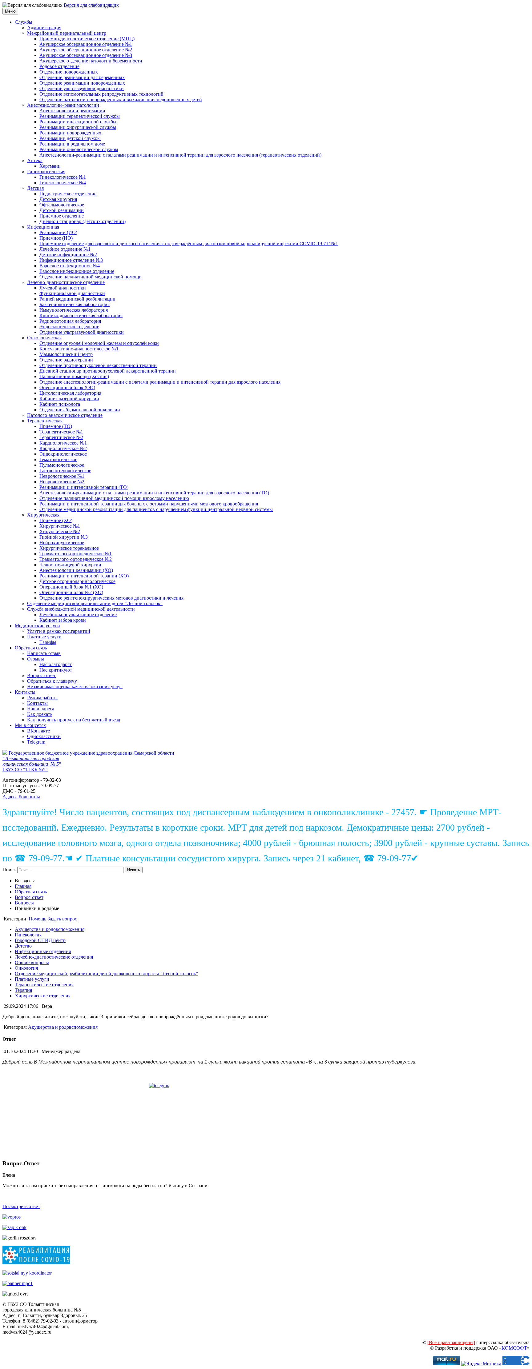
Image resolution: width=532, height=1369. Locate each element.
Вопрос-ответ (41, 675)
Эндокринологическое (63, 454)
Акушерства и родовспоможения (49, 929)
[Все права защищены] (451, 1342)
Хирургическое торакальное (69, 548)
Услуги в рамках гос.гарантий (58, 631)
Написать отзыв (44, 653)
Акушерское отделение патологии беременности (90, 60)
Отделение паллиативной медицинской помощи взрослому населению (114, 498)
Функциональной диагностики (72, 293)
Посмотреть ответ (21, 1206)
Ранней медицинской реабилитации (77, 298)
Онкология (26, 968)
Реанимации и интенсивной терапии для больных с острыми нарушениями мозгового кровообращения (148, 503)
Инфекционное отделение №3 (71, 260)
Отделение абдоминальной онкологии (79, 409)
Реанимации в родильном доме (72, 143)
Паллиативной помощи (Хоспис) (74, 376)
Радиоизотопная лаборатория (70, 321)
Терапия (23, 990)
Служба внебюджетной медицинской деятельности (81, 609)
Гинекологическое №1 (62, 177)
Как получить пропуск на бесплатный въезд (73, 719)
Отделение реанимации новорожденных (82, 83)
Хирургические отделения (43, 995)
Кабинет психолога (59, 404)
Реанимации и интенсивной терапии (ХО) (84, 575)
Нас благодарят (55, 664)
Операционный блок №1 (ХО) (71, 586)
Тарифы (47, 642)
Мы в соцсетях (30, 725)
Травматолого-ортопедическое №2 (75, 559)
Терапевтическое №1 (61, 431)
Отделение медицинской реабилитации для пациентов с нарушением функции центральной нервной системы (156, 509)
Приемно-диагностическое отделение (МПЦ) (87, 38)
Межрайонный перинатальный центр (66, 33)
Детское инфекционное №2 (68, 254)
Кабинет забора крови (62, 620)
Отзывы (35, 658)
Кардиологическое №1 (63, 442)
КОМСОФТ (514, 1348)
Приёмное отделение (61, 215)
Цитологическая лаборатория (70, 393)
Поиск (9, 869)
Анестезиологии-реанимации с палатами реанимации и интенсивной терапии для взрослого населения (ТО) (154, 492)
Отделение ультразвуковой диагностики (81, 88)
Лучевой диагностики (62, 287)
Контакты (25, 692)
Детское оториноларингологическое (77, 581)
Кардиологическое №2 (63, 448)
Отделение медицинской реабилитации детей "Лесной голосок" (95, 603)
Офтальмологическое (61, 204)
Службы (23, 22)
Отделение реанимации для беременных (82, 77)
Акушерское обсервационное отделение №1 (85, 44)
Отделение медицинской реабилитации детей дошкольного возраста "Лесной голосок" (106, 973)
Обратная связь (31, 647)
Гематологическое (58, 459)
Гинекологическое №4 (62, 182)
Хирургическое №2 (59, 531)
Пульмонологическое (61, 465)
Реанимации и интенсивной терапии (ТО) (83, 487)
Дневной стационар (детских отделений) (82, 221)
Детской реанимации (61, 210)
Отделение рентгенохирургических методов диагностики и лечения (111, 598)
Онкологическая (44, 337)
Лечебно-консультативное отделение (78, 614)
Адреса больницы (21, 796)
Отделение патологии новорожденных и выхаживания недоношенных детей (120, 99)
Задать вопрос (62, 918)
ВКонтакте (38, 730)
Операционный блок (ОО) (67, 387)
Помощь (37, 918)
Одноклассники (44, 736)
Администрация (44, 27)
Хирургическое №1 (59, 526)
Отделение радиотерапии (66, 359)
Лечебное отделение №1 (65, 249)
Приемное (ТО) (55, 426)
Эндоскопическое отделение (69, 326)
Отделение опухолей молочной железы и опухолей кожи (99, 343)
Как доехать (39, 714)
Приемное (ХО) (55, 520)
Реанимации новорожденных (70, 132)
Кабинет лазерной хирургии (69, 398)
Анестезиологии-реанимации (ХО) (76, 570)
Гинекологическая (46, 171)
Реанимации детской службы (70, 138)
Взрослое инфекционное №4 (69, 265)
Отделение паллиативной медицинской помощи (90, 276)
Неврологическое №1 (61, 476)
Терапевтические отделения (44, 984)
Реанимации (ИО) (58, 232)
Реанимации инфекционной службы (77, 121)
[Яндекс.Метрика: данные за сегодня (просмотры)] (481, 1364)
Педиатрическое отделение (67, 193)
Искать (133, 870)
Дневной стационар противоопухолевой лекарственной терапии (107, 370)
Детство (23, 945)
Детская (35, 188)
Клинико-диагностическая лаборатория (81, 315)
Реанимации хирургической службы (77, 127)
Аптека (34, 160)
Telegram (36, 741)
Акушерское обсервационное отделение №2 (85, 49)
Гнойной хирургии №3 (63, 537)
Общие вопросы (32, 962)
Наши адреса (40, 708)
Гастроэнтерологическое (65, 470)
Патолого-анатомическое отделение (65, 415)
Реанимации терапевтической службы (79, 116)
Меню (10, 11)
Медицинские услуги (37, 625)
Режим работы (42, 697)
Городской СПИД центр (40, 940)
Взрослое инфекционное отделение (76, 271)
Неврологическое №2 (61, 481)
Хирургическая (43, 514)
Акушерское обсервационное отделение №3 (85, 55)
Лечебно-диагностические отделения (54, 957)
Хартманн (50, 166)
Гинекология (28, 934)
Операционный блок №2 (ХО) (71, 592)
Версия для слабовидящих (91, 5)
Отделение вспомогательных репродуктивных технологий (101, 94)
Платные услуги (44, 636)
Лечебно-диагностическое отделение (66, 282)
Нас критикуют (55, 670)
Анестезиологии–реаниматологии (63, 105)
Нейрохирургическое (61, 542)
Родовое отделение (59, 66)
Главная (23, 886)
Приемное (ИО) (56, 238)
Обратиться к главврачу (52, 681)
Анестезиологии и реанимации (72, 110)
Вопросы (24, 902)
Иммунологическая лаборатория (73, 310)
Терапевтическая (44, 420)
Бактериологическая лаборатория (74, 304)
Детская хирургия (58, 199)
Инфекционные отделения (43, 951)
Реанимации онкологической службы (78, 149)
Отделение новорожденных (68, 71)
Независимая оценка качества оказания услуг (75, 686)
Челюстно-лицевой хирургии (70, 564)
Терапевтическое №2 (61, 437)
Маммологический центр (66, 354)
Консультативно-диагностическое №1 (79, 348)
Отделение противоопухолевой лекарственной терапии (98, 365)
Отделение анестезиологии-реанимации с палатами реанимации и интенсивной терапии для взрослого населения (159, 382)
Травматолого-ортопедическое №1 (75, 553)
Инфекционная (43, 226)
